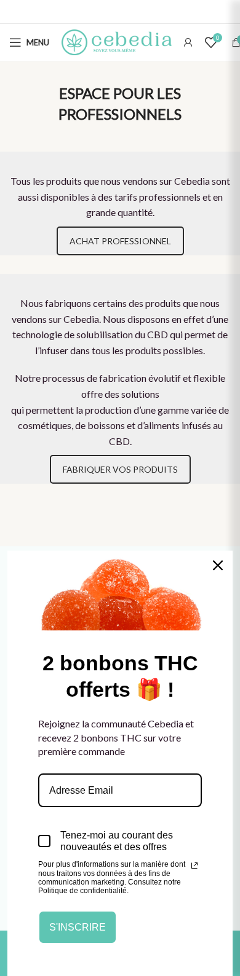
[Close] (218, 565)
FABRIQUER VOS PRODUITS (120, 469)
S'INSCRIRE (77, 927)
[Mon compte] (188, 42)
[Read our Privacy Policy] (194, 865)
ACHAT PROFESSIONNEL (120, 241)
